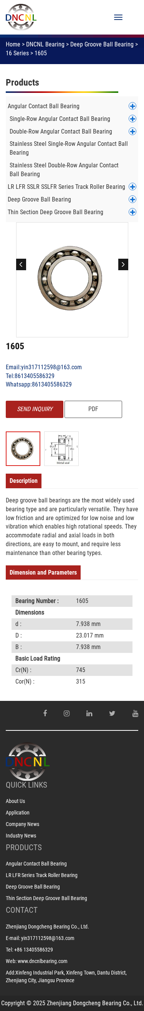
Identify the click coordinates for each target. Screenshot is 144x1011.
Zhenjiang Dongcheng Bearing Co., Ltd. (47, 926)
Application (18, 812)
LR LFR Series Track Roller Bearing (42, 875)
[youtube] (135, 714)
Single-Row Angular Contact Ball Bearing (60, 118)
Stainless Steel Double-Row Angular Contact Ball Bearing (64, 170)
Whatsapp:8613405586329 (39, 384)
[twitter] (112, 714)
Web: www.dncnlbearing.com (37, 961)
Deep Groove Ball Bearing (102, 44)
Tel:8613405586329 (30, 376)
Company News (22, 824)
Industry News (21, 836)
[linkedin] (89, 714)
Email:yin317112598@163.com (44, 367)
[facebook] (45, 714)
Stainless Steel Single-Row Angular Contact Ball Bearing (69, 148)
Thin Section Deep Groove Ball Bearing (55, 212)
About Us (15, 801)
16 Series (17, 53)
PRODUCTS (24, 847)
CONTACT (22, 910)
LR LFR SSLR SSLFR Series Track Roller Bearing (66, 186)
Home (13, 44)
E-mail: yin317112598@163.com (40, 938)
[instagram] (67, 714)
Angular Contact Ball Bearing (43, 106)
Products (22, 82)
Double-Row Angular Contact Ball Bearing (61, 131)
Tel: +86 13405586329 (29, 950)
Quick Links (26, 785)
